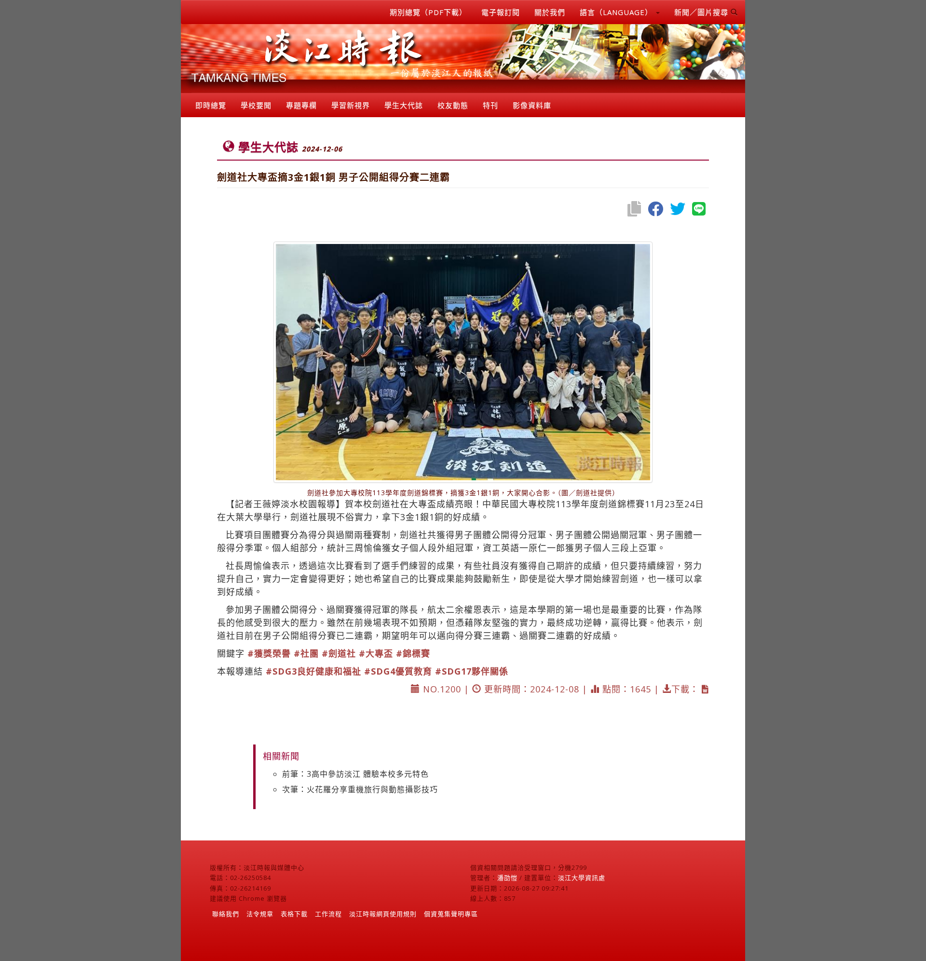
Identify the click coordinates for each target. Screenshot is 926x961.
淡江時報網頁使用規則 (383, 913)
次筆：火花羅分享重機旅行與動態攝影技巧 (360, 789)
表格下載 (294, 913)
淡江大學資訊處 (581, 877)
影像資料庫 (532, 105)
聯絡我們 (225, 913)
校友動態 (452, 105)
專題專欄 (301, 105)
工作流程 (328, 913)
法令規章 (259, 913)
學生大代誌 (403, 105)
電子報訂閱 (500, 12)
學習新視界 (350, 105)
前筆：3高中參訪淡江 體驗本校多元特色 (355, 774)
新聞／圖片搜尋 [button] (702, 12)
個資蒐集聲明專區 (451, 913)
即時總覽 (210, 105)
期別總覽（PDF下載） (428, 12)
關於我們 (549, 12)
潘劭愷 (507, 877)
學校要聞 (256, 105)
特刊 (490, 105)
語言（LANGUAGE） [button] (617, 12)
